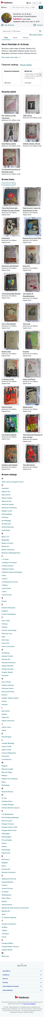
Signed (4, 901)
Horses (4, 701)
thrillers (4, 927)
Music (4, 782)
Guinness (5, 675)
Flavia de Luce (7, 633)
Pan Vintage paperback (10, 817)
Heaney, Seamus (8, 685)
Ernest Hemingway (9, 614)
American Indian (8, 504)
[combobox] (25, 7)
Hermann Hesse (8, 688)
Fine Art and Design (9, 630)
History (4, 695)
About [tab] (15, 38)
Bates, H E (5, 537)
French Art (5, 643)
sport (4, 914)
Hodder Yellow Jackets (10, 698)
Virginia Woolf (7, 950)
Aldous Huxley (7, 498)
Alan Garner (6, 495)
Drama (4, 601)
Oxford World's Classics (11, 808)
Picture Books (7, 840)
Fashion (4, 627)
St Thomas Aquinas (9, 917)
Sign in (35, 3)
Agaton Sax (6, 491)
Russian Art (6, 869)
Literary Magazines (9, 753)
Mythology (6, 785)
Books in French (7, 543)
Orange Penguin (8, 804)
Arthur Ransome (8, 527)
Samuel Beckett (7, 882)
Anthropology (7, 514)
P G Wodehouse (7, 814)
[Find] (41, 7)
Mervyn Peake (7, 772)
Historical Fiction (8, 692)
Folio (3, 637)
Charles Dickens (8, 566)
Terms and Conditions (29, 1003)
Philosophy (6, 834)
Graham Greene (7, 669)
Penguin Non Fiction (9, 830)
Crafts (4, 591)
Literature (5, 756)
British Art (5, 546)
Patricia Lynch (7, 821)
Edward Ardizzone (8, 608)
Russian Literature (8, 872)
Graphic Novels (7, 672)
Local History (6, 759)
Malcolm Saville (7, 769)
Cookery (5, 585)
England (5, 611)
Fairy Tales (6, 621)
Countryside (6, 588)
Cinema (4, 579)
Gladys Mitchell (7, 666)
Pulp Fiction (6, 853)
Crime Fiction (6, 595)
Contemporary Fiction (10, 582)
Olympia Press (7, 801)
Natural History (7, 792)
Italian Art (5, 717)
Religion (5, 863)
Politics (4, 846)
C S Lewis (5, 559)
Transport (5, 934)
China (4, 575)
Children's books (8, 569)
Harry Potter (6, 682)
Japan (4, 730)
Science (4, 885)
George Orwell (7, 656)
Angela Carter (7, 511)
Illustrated (6, 711)
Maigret (5, 766)
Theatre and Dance (9, 924)
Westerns (5, 956)
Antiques (5, 517)
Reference (6, 859)
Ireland (4, 714)
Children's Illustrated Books (12, 572)
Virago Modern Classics (10, 946)
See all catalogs (26, 65)
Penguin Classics (8, 824)
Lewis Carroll (6, 746)
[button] (40, 31)
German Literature (9, 662)
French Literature (8, 646)
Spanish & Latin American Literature (15, 908)
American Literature (9, 508)
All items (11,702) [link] (8, 184)
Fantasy (5, 624)
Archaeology (6, 520)
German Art (6, 659)
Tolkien (4, 930)
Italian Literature (8, 721)
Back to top (22, 965)
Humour (5, 704)
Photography (6, 837)
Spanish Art (6, 911)
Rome (4, 866)
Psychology (6, 850)
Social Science (7, 905)
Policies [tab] (26, 38)
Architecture (6, 524)
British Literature (8, 550)
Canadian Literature (9, 562)
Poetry (4, 843)
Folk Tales (5, 640)
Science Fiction (7, 888)
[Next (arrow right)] (40, 75)
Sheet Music (6, 898)
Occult (4, 798)
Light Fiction (6, 750)
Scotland (5, 892)
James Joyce (6, 727)
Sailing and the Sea (9, 879)
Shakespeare (6, 895)
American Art (6, 501)
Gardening (6, 653)
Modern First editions (10, 779)
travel (4, 937)
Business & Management (11, 553)
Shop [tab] (6, 38)
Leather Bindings (8, 743)
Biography (5, 540)
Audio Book (6, 530)
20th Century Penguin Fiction (12, 482)
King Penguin (6, 737)
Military (4, 775)
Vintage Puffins (7, 943)
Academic (5, 488)
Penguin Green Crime (9, 827)
